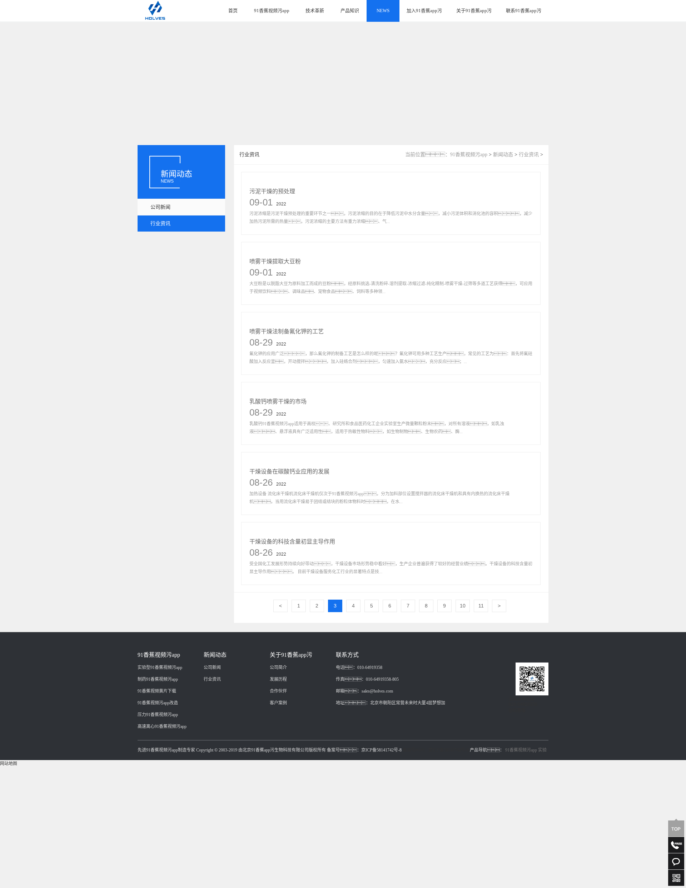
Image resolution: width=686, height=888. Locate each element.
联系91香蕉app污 (523, 10)
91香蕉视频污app (271, 10)
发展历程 (278, 679)
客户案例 (278, 702)
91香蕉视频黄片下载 (157, 691)
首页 (233, 10)
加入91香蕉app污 (424, 10)
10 (463, 606)
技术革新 (314, 10)
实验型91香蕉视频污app (160, 667)
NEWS (383, 10)
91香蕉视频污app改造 (158, 702)
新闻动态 (503, 154)
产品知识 (349, 10)
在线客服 (517, 710)
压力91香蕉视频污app (158, 714)
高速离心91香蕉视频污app (162, 726)
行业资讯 (160, 223)
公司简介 (278, 667)
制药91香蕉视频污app (158, 679)
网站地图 (8, 763)
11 (481, 606)
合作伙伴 (278, 691)
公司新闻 (160, 207)
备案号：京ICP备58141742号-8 (436, 750)
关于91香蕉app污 (474, 10)
